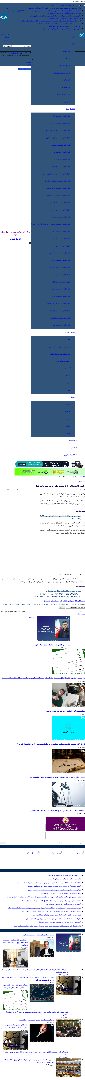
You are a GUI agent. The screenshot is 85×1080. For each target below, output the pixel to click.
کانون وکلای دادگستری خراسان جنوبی (58, 188)
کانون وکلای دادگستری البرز (61, 152)
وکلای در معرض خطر (23, 604)
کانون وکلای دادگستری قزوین (61, 238)
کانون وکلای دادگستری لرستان (60, 289)
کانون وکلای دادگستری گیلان (61, 282)
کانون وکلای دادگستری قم (61, 245)
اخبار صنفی (66, 51)
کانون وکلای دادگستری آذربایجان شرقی (57, 130)
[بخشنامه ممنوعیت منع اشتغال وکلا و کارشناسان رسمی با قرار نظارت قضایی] (68, 806)
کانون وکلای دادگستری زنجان (61, 209)
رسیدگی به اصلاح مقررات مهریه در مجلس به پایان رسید (36, 1020)
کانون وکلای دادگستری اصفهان (60, 145)
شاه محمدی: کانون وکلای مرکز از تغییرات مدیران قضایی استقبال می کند (56, 915)
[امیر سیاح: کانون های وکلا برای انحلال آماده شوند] (53, 640)
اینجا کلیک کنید (15, 239)
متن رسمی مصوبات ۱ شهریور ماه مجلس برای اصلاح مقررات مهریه (60, 28)
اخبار (73, 44)
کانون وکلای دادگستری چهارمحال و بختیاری (56, 173)
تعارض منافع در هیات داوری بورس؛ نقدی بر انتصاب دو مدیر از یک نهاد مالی (57, 777)
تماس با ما (71, 447)
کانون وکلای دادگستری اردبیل (60, 123)
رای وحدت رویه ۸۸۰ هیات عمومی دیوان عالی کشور (65, 26)
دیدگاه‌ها (31, 617)
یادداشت (67, 404)
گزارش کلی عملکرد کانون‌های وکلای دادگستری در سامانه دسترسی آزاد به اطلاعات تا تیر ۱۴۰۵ (51, 21)
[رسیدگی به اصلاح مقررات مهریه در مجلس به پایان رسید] (68, 1036)
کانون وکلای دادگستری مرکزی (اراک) (58, 303)
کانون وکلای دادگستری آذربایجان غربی (58, 137)
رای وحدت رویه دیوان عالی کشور (60, 354)
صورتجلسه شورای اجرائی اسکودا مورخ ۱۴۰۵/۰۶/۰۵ (64, 875)
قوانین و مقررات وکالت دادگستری (59, 346)
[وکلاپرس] (82, 38)
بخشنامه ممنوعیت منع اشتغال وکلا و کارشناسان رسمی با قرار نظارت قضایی (57, 810)
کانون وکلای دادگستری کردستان (60, 253)
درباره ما (72, 440)
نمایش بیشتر (80, 614)
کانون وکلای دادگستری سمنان (60, 217)
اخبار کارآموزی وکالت (63, 94)
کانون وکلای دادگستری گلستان (60, 274)
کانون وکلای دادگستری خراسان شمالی (58, 195)
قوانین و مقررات (69, 332)
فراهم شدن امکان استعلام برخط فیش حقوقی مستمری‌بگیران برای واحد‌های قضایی (53, 918)
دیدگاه (72, 397)
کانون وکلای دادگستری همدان (60, 318)
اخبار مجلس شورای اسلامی (61, 73)
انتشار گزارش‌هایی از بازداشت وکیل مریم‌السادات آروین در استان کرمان (58, 596)
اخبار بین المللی (65, 101)
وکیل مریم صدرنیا (8, 604)
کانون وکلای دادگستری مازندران (60, 296)
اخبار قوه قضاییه (65, 65)
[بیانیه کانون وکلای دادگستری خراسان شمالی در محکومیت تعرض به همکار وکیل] (42, 1041)
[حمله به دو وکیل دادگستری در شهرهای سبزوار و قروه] (68, 707)
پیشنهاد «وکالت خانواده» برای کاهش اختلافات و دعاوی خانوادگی (59, 922)
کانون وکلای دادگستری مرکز (61, 116)
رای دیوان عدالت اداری (63, 361)
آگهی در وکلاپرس (69, 454)
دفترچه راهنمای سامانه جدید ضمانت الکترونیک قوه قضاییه (60, 893)
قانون (68, 339)
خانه (73, 37)
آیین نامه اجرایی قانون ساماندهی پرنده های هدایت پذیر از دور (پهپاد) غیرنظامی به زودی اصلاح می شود (47, 926)
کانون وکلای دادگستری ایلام (61, 159)
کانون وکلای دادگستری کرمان (60, 260)
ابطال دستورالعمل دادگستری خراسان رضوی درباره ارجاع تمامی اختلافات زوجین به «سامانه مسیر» (48, 882)
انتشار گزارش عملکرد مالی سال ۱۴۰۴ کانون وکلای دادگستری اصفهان (59, 23)
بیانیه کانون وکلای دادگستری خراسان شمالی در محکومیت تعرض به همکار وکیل (54, 890)
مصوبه (68, 375)
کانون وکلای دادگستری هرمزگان (60, 310)
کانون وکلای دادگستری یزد (61, 325)
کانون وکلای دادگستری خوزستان (60, 202)
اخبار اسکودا (66, 58)
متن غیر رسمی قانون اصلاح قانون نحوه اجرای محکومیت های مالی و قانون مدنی (55, 16)
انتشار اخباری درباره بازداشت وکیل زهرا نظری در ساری (63, 591)
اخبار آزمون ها (66, 87)
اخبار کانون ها (70, 109)
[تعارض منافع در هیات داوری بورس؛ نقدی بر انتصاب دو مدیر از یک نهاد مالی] (68, 773)
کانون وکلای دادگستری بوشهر (60, 166)
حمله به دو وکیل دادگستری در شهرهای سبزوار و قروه (64, 13)
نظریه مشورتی (65, 382)
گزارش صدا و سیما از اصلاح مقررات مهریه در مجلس (64, 18)
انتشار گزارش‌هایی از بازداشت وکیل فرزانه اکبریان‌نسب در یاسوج (60, 593)
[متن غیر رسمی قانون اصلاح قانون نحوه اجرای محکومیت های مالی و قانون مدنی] (42, 1002)
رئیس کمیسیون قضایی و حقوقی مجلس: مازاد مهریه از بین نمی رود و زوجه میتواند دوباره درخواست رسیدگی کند (44, 908)
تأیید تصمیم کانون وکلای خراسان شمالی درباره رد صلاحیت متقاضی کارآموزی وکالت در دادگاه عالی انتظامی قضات (44, 10)
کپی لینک (62, 607)
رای (69, 390)
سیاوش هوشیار (16, 53)
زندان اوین (73, 604)
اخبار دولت (67, 80)
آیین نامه (67, 368)
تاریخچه (68, 418)
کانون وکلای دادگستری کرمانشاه (60, 267)
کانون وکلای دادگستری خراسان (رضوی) (57, 181)
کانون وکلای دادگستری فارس (61, 231)
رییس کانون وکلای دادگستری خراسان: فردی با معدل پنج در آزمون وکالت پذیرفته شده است (50, 911)
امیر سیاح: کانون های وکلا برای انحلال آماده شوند (63, 5)
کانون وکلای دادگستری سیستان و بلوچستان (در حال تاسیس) (50, 224)
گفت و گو (67, 411)
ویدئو (68, 433)
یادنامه (68, 426)
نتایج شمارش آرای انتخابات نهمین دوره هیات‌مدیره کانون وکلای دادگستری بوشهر (55, 8)
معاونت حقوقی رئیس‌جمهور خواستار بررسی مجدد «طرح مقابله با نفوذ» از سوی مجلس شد (51, 900)
